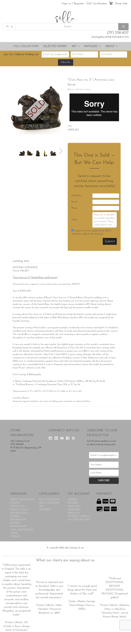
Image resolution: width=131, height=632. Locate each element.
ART (74, 46)
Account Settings (79, 520)
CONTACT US (17, 506)
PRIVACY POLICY (19, 510)
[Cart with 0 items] (111, 3)
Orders (72, 500)
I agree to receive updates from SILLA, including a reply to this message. (91, 232)
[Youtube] (62, 438)
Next (61, 151)
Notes (74, 220)
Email (74, 202)
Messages (74, 506)
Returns (73, 503)
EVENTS (14, 503)
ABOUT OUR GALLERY (22, 500)
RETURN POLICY (19, 513)
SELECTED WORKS (55, 46)
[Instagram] (50, 438)
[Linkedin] (56, 438)
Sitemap (15, 536)
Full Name (76, 196)
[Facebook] (67, 438)
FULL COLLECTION (25, 46)
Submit (110, 241)
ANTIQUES (91, 46)
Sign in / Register (73, 3)
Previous (13, 151)
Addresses (74, 510)
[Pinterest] (73, 438)
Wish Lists (74, 513)
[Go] (123, 26)
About (110, 46)
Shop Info (121, 3)
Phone (74, 208)
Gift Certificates (97, 3)
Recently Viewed (78, 516)
